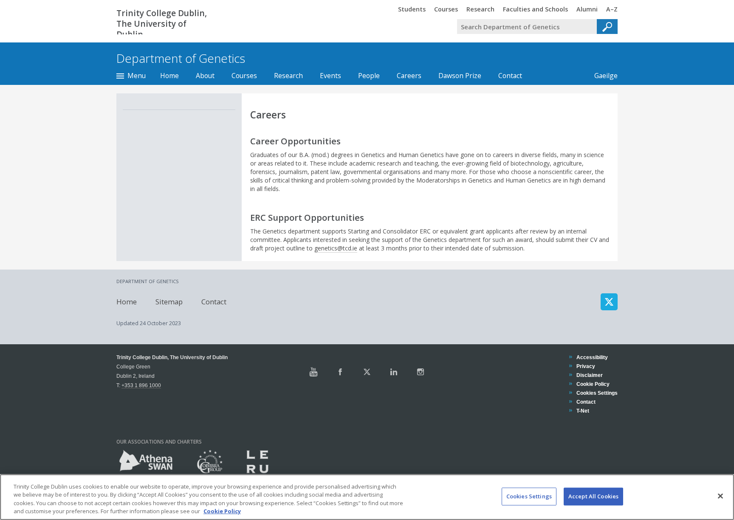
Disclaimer (589, 375)
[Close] (720, 495)
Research (288, 75)
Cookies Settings (529, 496)
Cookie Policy (593, 384)
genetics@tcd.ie (335, 248)
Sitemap (169, 301)
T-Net (582, 410)
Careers (409, 75)
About (205, 75)
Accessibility (592, 357)
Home (169, 75)
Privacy (585, 366)
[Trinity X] (367, 371)
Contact (510, 75)
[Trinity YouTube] (313, 371)
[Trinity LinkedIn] (394, 371)
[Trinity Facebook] (340, 371)
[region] (367, 497)
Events (330, 75)
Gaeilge (602, 75)
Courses (244, 75)
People (369, 75)
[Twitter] (609, 301)
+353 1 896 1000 (141, 385)
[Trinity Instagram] (420, 371)
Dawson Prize (459, 75)
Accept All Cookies (593, 496)
